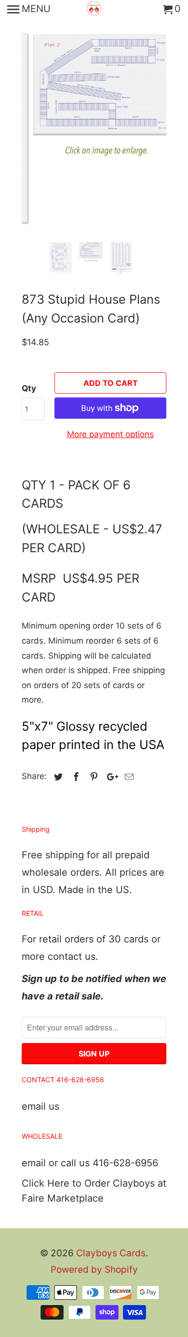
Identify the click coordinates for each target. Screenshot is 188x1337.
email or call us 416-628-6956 (90, 1163)
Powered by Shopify (94, 1269)
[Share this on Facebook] (74, 777)
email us (40, 1106)
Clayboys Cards (111, 1253)
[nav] (29, 9)
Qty (29, 388)
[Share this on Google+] (110, 777)
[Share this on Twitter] (57, 777)
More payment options (110, 434)
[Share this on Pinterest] (92, 777)
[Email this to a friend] (127, 777)
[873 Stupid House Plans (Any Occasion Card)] (94, 118)
